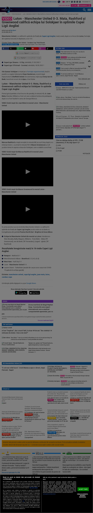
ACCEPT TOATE (83, 489)
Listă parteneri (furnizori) (49, 494)
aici (23, 501)
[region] (46, 494)
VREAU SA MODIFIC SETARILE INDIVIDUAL (82, 495)
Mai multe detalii (34, 487)
